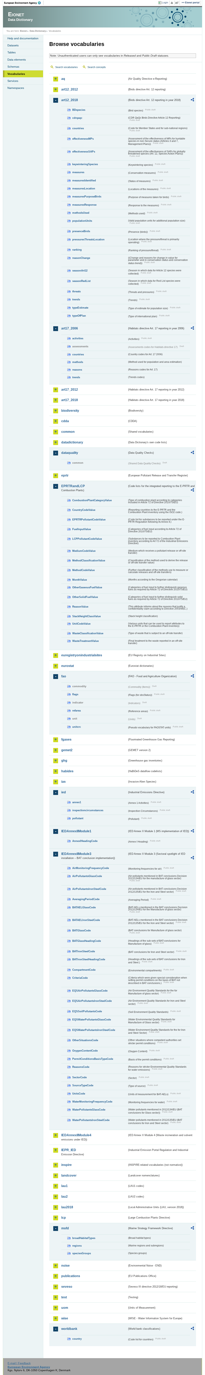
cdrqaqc (77, 117)
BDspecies (78, 109)
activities (77, 338)
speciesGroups (81, 1253)
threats (76, 291)
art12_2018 (69, 100)
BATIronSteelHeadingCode (88, 959)
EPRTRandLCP (73, 486)
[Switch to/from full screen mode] (177, 3)
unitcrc (76, 726)
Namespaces (15, 87)
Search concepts (96, 67)
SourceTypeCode (82, 1085)
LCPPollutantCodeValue (87, 538)
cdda (65, 421)
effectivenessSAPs (83, 151)
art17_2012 (69, 389)
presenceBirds (81, 231)
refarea (76, 710)
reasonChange (81, 257)
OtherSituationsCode (85, 1040)
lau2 (64, 1196)
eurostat (67, 666)
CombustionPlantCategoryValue (92, 500)
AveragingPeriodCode (85, 899)
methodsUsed (80, 212)
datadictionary (72, 442)
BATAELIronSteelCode (86, 920)
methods (77, 362)
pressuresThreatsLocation (88, 239)
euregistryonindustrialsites (81, 655)
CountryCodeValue (83, 509)
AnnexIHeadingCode (84, 840)
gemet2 (66, 750)
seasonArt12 (79, 270)
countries (78, 128)
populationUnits (82, 220)
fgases (66, 739)
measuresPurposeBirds (86, 196)
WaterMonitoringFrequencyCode (92, 1101)
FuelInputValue (81, 529)
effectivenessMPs (83, 138)
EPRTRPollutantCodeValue (89, 519)
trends (76, 299)
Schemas (13, 66)
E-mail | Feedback (19, 1363)
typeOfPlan (79, 315)
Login (165, 2)
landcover (68, 1175)
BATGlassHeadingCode (86, 940)
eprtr (64, 475)
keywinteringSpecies (85, 164)
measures (78, 172)
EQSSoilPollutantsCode (87, 1011)
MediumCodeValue (83, 550)
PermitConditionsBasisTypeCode (92, 1058)
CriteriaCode (80, 977)
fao (63, 676)
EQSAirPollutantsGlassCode (90, 990)
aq (63, 78)
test (64, 1297)
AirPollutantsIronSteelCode (89, 888)
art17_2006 (69, 328)
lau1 (64, 1186)
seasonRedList (81, 281)
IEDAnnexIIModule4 (76, 1135)
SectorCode (79, 1077)
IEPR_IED (68, 1150)
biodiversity (70, 410)
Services (12, 80)
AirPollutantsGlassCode (87, 876)
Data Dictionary (38, 31)
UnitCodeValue (81, 623)
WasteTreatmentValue (85, 640)
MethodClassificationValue (88, 560)
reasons (77, 369)
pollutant (77, 818)
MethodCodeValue (83, 570)
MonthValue (79, 579)
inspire (66, 1165)
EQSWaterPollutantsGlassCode (91, 1019)
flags (75, 694)
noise (65, 1265)
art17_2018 (69, 400)
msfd (65, 1228)
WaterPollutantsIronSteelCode (91, 1120)
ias (63, 781)
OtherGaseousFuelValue (87, 587)
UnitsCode (78, 1093)
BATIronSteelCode (83, 951)
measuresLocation (83, 188)
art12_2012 (69, 89)
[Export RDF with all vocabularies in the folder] (192, 100)
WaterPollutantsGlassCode (88, 1109)
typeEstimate (80, 307)
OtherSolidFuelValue (85, 597)
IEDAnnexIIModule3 (76, 854)
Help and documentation (22, 38)
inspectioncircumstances (87, 810)
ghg (64, 760)
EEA (23, 3)
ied (63, 792)
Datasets (13, 45)
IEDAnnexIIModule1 (76, 831)
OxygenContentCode (85, 1050)
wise (64, 1318)
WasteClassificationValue (87, 633)
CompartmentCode (83, 969)
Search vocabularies (66, 67)
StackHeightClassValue (86, 616)
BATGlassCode (81, 930)
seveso (66, 1286)
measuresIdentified (84, 180)
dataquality (69, 452)
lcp (63, 1217)
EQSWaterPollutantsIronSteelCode (93, 1030)
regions (77, 1245)
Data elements (16, 59)
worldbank (69, 1328)
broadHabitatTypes (83, 1238)
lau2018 (67, 1207)
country (77, 1338)
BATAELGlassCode (84, 907)
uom (64, 1307)
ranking (77, 249)
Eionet (23, 31)
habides (67, 771)
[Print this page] (172, 3)
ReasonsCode (80, 1066)
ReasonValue (80, 606)
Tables (11, 52)
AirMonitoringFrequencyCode (90, 868)
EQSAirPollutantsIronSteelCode (92, 1000)
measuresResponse (84, 204)
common (68, 431)
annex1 (76, 802)
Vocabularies (16, 73)
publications (70, 1276)
